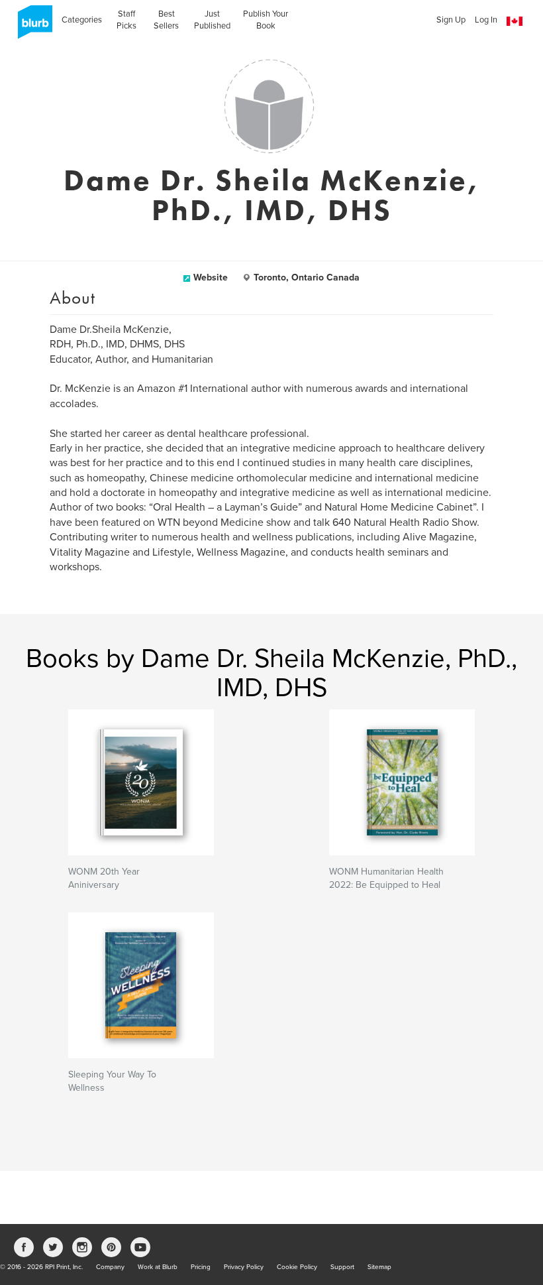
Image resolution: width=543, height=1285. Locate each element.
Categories (82, 20)
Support (342, 1267)
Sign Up (451, 20)
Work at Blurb (157, 1267)
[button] (514, 21)
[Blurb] (31, 26)
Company (110, 1267)
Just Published (212, 20)
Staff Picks (126, 20)
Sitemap (379, 1267)
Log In (486, 20)
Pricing (201, 1267)
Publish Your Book (265, 20)
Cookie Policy (297, 1267)
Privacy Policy (244, 1267)
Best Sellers (166, 20)
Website (210, 277)
